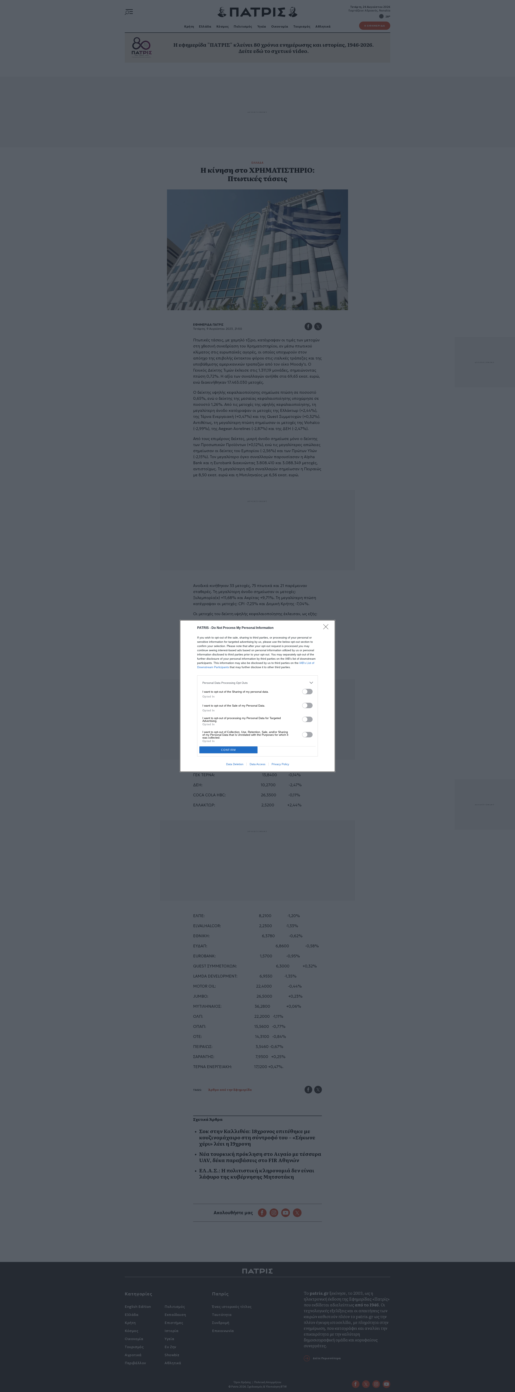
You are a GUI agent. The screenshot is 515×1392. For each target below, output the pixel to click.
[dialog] (257, 696)
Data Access (257, 764)
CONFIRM (228, 749)
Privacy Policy (280, 764)
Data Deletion (234, 764)
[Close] (327, 628)
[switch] (307, 691)
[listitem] (257, 683)
